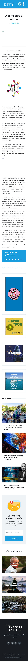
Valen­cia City (15, 23)
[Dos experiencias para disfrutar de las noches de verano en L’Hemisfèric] (14, 434)
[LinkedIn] (12, 259)
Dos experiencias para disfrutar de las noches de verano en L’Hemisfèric (14, 457)
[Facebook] (6, 259)
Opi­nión (4, 268)
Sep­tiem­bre (12, 268)
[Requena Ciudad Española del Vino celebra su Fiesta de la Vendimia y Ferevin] (14, 404)
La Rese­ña (14, 589)
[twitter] (12, 643)
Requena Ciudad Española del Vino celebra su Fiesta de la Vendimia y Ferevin (13, 427)
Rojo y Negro (14, 569)
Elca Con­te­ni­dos (13, 656)
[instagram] (15, 643)
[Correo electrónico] (21, 259)
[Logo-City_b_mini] (7, 2)
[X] (9, 259)
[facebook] (8, 643)
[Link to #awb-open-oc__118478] (20, 4)
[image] (9, 31)
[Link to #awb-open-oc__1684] (23, 4)
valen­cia (18, 268)
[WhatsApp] (15, 259)
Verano (22, 268)
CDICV (8, 268)
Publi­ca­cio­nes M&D (15, 654)
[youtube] (19, 643)
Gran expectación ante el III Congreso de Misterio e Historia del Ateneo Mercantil (14, 487)
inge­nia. (21, 657)
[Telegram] (18, 259)
